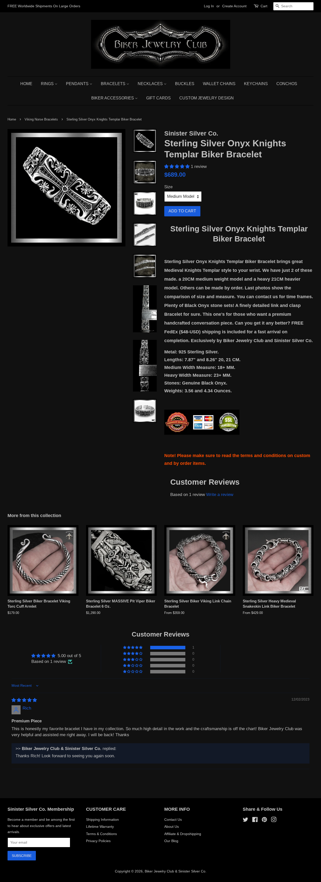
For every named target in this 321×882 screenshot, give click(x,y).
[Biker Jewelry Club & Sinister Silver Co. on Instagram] (273, 820)
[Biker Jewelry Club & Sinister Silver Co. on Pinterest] (264, 820)
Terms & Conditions (101, 834)
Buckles (184, 84)
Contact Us (173, 819)
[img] (24, 700)
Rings (48, 84)
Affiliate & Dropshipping (182, 834)
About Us (171, 827)
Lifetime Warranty (100, 827)
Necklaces (151, 84)
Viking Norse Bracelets (41, 119)
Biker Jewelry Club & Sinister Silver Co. (175, 871)
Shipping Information (102, 819)
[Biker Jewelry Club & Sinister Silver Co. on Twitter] (245, 820)
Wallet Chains (219, 84)
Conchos (286, 84)
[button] (177, 166)
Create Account (234, 6)
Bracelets (113, 84)
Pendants (78, 84)
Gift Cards (158, 98)
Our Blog (171, 841)
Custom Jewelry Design (206, 98)
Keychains (256, 84)
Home (26, 84)
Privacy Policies (98, 841)
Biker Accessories (113, 98)
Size (168, 186)
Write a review (219, 494)
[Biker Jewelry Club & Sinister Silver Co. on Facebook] (255, 820)
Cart (264, 6)
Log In (209, 6)
